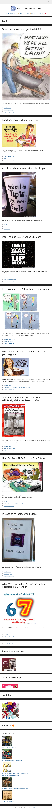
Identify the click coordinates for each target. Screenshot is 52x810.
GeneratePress (37, 808)
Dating (12, 387)
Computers (11, 504)
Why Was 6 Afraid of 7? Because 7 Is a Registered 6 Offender (23, 585)
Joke (5, 634)
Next (11, 643)
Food (5, 156)
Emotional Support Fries (37, 13)
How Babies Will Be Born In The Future (23, 458)
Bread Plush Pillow (24, 13)
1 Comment (7, 229)
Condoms (6, 574)
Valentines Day (11, 448)
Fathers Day (10, 279)
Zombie (13, 339)
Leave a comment (9, 112)
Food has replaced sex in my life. (20, 120)
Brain (9, 341)
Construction (7, 110)
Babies (6, 504)
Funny (5, 227)
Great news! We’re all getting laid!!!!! (22, 29)
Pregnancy (17, 387)
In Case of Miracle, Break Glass (19, 513)
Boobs (5, 341)
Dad (5, 279)
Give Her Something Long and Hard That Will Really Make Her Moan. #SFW (24, 399)
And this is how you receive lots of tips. (24, 168)
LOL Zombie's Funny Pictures (29, 8)
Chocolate (6, 387)
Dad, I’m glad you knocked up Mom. (22, 236)
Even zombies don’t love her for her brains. (25, 289)
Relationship (24, 387)
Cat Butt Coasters (12, 13)
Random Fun (7, 108)
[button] (49, 2)
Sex (12, 110)
